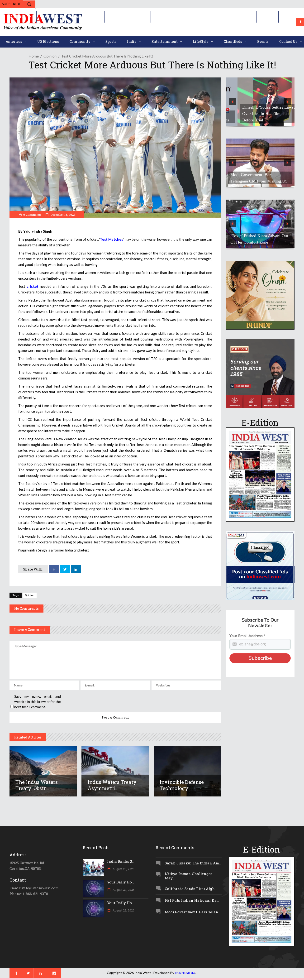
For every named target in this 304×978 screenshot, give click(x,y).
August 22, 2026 (123, 910)
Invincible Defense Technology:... (182, 785)
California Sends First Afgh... (191, 888)
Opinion (50, 56)
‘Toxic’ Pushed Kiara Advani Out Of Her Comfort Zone (259, 238)
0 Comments (32, 214)
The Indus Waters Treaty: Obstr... (36, 785)
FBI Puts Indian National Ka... (192, 900)
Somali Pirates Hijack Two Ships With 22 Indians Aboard (258, 177)
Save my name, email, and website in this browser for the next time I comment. (37, 701)
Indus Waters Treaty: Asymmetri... (113, 785)
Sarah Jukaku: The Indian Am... (193, 863)
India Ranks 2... (120, 861)
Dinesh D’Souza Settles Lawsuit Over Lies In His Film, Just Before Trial (258, 113)
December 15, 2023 (62, 214)
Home (33, 56)
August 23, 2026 (123, 869)
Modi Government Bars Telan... (192, 912)
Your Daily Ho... (120, 882)
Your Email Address (247, 635)
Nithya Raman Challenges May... (188, 876)
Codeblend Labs (185, 973)
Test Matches (111, 239)
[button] (260, 101)
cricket (32, 286)
